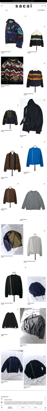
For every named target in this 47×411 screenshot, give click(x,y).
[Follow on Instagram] (1, 402)
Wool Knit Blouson (27, 172)
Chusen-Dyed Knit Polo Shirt (28, 93)
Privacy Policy (39, 403)
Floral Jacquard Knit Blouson (6, 51)
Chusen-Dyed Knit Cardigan (32, 51)
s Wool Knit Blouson (23, 219)
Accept (22, 407)
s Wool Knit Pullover (31, 303)
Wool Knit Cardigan (23, 135)
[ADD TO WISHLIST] (25, 16)
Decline (35, 407)
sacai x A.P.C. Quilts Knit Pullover (6, 130)
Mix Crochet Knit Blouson (5, 85)
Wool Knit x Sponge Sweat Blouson (29, 261)
